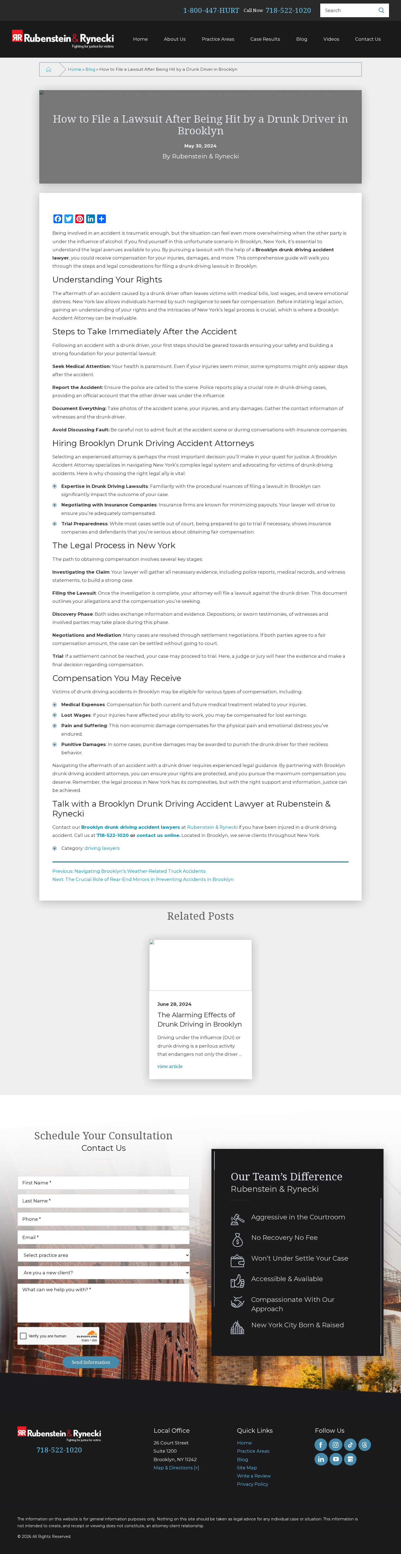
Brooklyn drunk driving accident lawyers (131, 827)
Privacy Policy (252, 1484)
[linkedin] (321, 1459)
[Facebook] (321, 1444)
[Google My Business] (350, 1459)
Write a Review (254, 1476)
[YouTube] (336, 1459)
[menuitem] (271, 1443)
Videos (331, 39)
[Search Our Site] (381, 10)
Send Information (91, 1362)
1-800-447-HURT (211, 10)
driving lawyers (102, 848)
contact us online (158, 835)
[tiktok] (350, 1444)
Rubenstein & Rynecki (212, 827)
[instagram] (335, 1444)
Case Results (265, 39)
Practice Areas (218, 39)
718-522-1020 (288, 10)
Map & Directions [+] (176, 1467)
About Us (175, 39)
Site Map (247, 1467)
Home (140, 39)
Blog (301, 39)
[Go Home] (48, 69)
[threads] (364, 1444)
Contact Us (368, 39)
